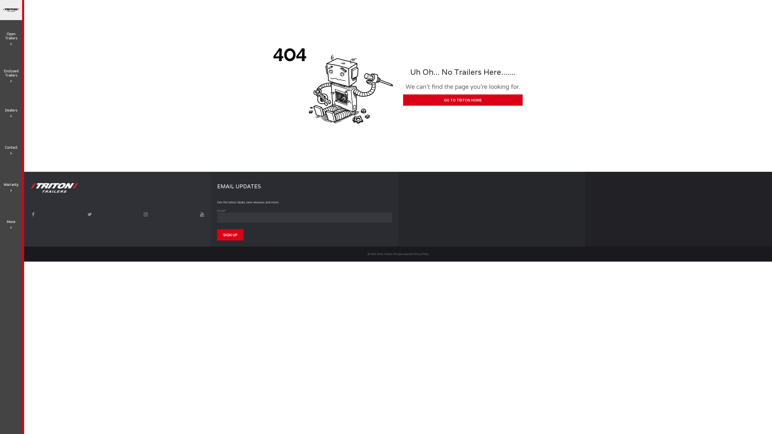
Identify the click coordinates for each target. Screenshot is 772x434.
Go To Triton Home (463, 100)
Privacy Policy (421, 254)
